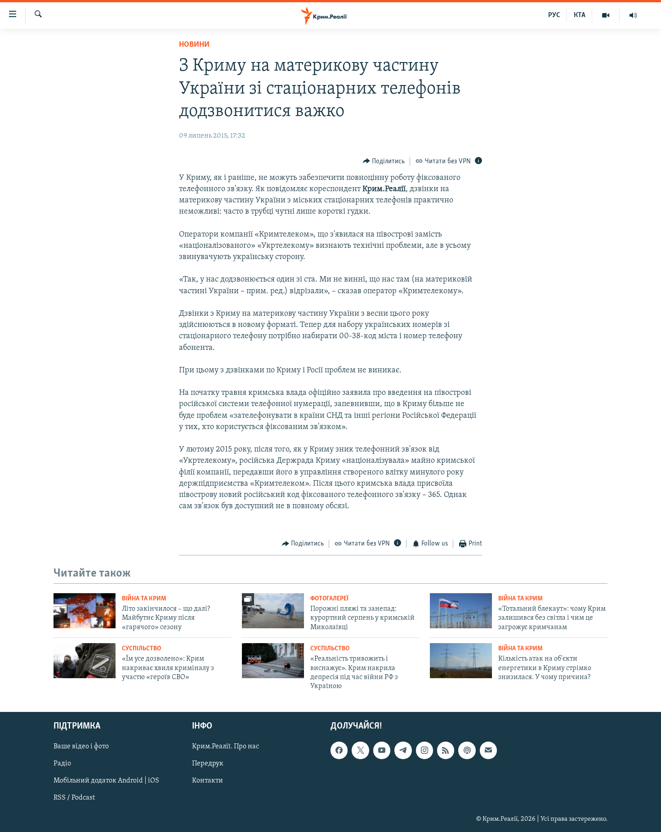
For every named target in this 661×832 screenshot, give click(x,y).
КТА (579, 15)
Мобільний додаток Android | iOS (106, 780)
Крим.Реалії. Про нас (225, 746)
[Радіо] (633, 15)
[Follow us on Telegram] (402, 750)
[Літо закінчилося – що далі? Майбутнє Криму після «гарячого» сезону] (85, 610)
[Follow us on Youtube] (381, 750)
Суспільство (141, 648)
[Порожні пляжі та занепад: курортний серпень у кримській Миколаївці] (273, 610)
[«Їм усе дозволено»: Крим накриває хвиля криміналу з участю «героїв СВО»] (85, 660)
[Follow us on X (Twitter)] (360, 750)
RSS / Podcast (74, 797)
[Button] (384, 161)
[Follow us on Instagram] (424, 750)
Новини (194, 45)
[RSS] (445, 750)
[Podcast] (466, 750)
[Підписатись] (488, 750)
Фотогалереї (329, 598)
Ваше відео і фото (81, 746)
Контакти (207, 780)
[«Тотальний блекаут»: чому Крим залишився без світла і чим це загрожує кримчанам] (461, 610)
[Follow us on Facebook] (339, 750)
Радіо (62, 763)
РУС (554, 15)
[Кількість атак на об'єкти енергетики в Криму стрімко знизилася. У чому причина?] (461, 660)
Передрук (207, 763)
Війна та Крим (144, 598)
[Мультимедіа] (606, 15)
